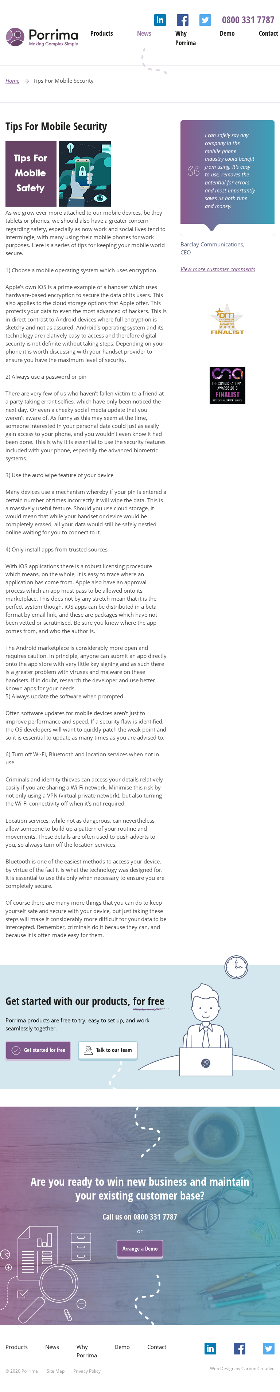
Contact (268, 33)
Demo (227, 33)
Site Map (56, 1371)
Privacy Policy (87, 1371)
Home (12, 80)
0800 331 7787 (248, 19)
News (144, 33)
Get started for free (44, 1049)
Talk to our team (113, 1049)
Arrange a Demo (140, 1248)
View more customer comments (217, 269)
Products (101, 33)
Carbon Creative (258, 1368)
